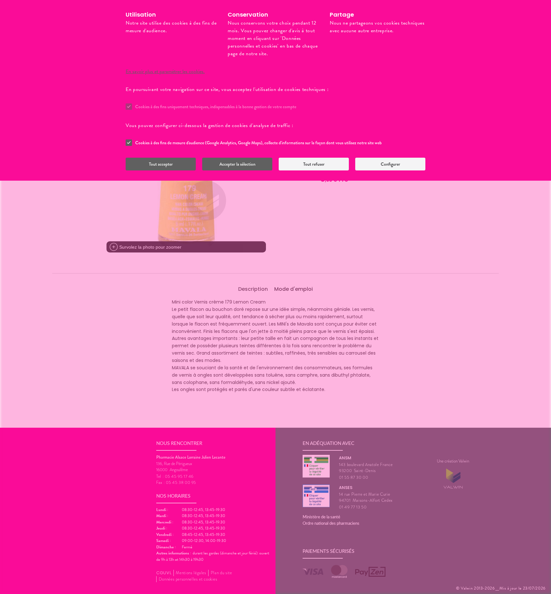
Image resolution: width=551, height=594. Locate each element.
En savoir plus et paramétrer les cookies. (165, 71)
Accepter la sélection (237, 164)
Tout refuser (314, 164)
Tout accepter (161, 164)
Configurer (390, 164)
